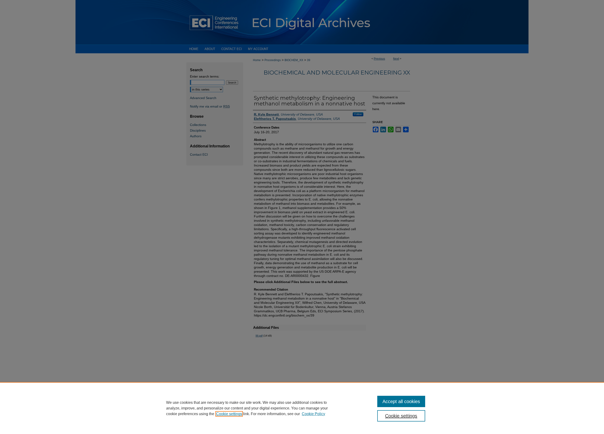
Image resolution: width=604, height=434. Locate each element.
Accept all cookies (401, 401)
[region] (302, 408)
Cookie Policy (313, 414)
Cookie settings (229, 414)
